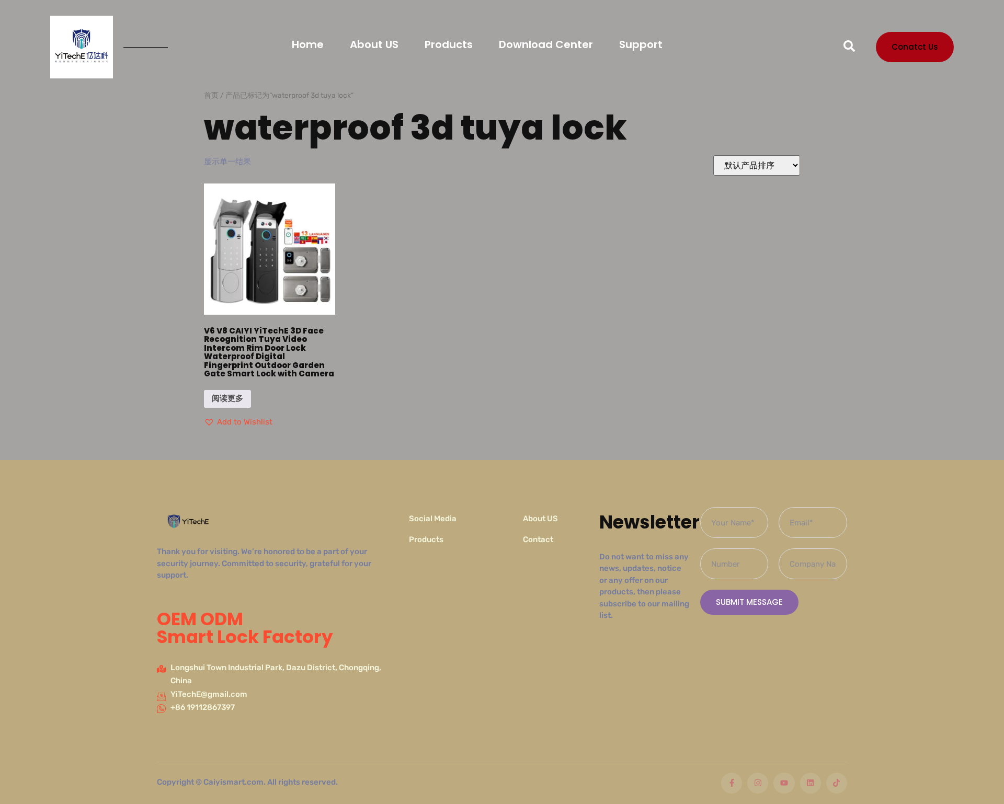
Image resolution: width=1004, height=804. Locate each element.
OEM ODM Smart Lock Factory (245, 627)
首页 (211, 95)
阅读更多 (227, 398)
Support (641, 44)
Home (308, 44)
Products (449, 44)
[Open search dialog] (849, 46)
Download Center (546, 44)
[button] (238, 422)
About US (374, 44)
